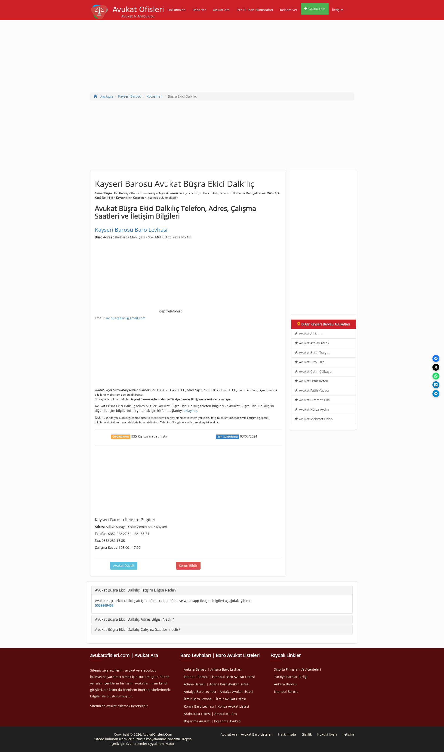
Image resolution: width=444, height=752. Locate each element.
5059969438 (104, 605)
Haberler (199, 10)
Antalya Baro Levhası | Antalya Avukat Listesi (218, 691)
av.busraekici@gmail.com (125, 318)
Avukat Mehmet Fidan (315, 419)
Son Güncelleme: (228, 436)
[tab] (222, 590)
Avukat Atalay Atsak (313, 343)
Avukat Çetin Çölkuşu (315, 371)
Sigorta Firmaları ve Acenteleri (297, 669)
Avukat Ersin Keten (313, 381)
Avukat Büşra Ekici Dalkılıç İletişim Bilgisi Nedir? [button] (135, 590)
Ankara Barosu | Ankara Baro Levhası (213, 669)
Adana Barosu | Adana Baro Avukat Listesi (216, 684)
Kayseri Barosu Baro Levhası (131, 229)
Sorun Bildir (188, 565)
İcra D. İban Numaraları (255, 10)
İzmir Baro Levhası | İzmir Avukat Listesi (215, 699)
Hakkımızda (176, 10)
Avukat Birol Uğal (311, 362)
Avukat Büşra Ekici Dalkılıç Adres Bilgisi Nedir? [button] (134, 619)
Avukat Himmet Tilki (314, 400)
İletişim (337, 10)
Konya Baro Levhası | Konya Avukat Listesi (216, 706)
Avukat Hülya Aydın (313, 409)
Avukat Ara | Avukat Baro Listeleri (247, 734)
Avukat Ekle (316, 8)
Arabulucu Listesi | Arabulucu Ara (210, 714)
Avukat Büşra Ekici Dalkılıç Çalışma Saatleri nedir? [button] (137, 629)
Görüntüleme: (120, 436)
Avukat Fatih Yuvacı (313, 390)
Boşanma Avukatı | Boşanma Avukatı (212, 721)
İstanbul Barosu (286, 691)
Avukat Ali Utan (310, 333)
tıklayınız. (191, 410)
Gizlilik (307, 734)
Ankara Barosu (285, 684)
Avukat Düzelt (123, 565)
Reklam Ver (288, 10)
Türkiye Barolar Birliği (291, 677)
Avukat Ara (221, 10)
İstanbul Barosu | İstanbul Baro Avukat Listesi (219, 677)
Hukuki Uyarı (327, 734)
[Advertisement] (222, 57)
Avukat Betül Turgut (314, 352)
